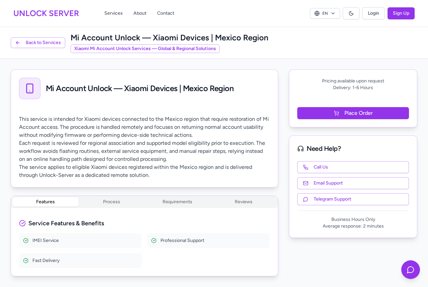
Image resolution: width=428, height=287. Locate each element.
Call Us (321, 167)
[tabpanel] (144, 243)
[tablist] (144, 202)
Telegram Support (332, 199)
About (139, 13)
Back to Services (43, 42)
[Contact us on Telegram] (410, 269)
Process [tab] (111, 202)
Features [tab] (45, 202)
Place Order (358, 113)
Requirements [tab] (177, 202)
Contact (165, 13)
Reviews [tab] (243, 202)
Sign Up (401, 13)
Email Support (328, 183)
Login (373, 13)
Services (113, 13)
